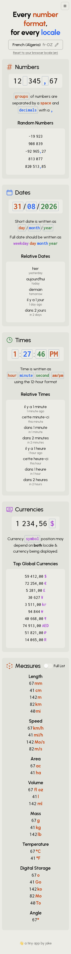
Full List (59, 666)
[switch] (48, 666)
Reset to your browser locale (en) (35, 53)
